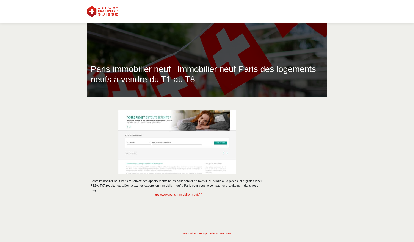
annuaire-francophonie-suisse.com (207, 233)
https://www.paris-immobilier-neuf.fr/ (177, 194)
